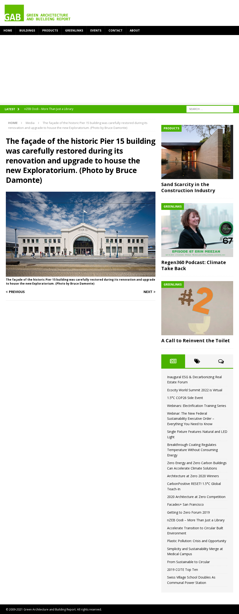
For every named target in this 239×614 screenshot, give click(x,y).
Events (95, 30)
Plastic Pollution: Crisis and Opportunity (196, 541)
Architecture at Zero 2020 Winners (193, 476)
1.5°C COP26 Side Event (185, 397)
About (135, 30)
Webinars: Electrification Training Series (196, 405)
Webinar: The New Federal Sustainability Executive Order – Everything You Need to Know (190, 418)
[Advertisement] (119, 70)
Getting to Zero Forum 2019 (188, 512)
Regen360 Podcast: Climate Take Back (193, 265)
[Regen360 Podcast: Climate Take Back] (197, 230)
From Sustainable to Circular (188, 562)
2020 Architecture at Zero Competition (196, 496)
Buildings (27, 30)
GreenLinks (74, 30)
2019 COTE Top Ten (182, 569)
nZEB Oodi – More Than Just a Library (196, 520)
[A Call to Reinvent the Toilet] (197, 308)
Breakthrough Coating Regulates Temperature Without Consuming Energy (192, 449)
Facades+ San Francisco (185, 504)
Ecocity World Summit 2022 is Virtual (194, 390)
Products (50, 30)
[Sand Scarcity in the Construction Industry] (197, 152)
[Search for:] (209, 108)
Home (8, 30)
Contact (116, 30)
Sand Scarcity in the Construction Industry (188, 187)
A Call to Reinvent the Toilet (195, 340)
